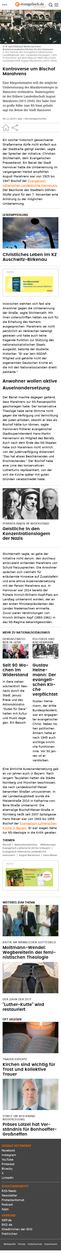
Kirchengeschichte (35, 118)
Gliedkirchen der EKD (17, 1229)
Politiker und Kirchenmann (43, 641)
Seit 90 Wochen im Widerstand (15, 670)
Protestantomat (13, 1200)
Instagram (9, 1155)
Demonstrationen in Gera (14, 641)
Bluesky (7, 1168)
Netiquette (10, 1244)
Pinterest (8, 1164)
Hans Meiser (50, 855)
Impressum (50, 1244)
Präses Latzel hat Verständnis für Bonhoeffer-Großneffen (30, 1129)
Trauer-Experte (15, 1059)
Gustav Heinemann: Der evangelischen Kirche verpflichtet (45, 680)
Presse (22, 1244)
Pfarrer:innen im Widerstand (26, 523)
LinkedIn (8, 1177)
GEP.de (7, 1220)
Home (6, 127)
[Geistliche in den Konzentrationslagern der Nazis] (30, 503)
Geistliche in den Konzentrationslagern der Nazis (26, 534)
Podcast (7, 1204)
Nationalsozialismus (25, 844)
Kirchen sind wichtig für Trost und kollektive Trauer (29, 1069)
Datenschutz (35, 1244)
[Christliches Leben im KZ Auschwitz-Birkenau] (30, 233)
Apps (5, 1209)
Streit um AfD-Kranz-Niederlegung (19, 1118)
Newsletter (9, 1195)
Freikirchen (9, 1233)
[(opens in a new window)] (29, 284)
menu (5, 5)
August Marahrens (29, 855)
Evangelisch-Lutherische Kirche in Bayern (26, 848)
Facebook (8, 1150)
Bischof (7, 844)
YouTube (7, 1159)
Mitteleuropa (48, 844)
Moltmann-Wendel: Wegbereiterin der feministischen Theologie (29, 952)
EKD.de (7, 1224)
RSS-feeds (9, 1191)
